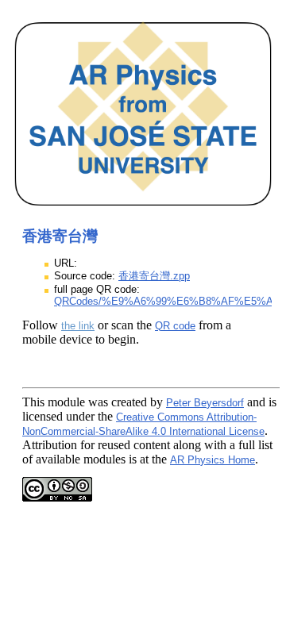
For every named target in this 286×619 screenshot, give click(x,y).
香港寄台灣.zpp (154, 276)
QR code (175, 326)
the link (78, 326)
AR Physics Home (212, 460)
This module (53, 402)
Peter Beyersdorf (205, 403)
